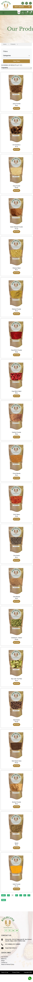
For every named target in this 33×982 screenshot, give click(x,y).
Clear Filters (16, 61)
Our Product (4, 957)
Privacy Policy (16, 972)
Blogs (3, 960)
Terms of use (4, 972)
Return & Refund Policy (7, 964)
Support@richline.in (11, 948)
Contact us (4, 962)
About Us (3, 958)
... (20, 895)
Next (3, 900)
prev (3, 895)
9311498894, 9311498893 (12, 944)
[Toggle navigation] (3, 12)
